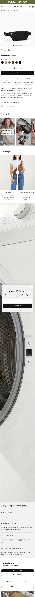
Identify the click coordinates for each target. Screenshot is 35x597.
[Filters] (3, 586)
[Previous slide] (2, 2)
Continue (17, 306)
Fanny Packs (9, 10)
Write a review (17, 571)
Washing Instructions (11, 102)
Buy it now (17, 73)
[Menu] (2, 7)
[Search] (5, 7)
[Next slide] (33, 2)
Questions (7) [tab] (25, 581)
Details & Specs (9, 106)
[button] (5, 55)
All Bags (3, 10)
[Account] (29, 7)
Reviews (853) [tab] (9, 581)
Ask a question (17, 574)
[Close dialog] (31, 287)
